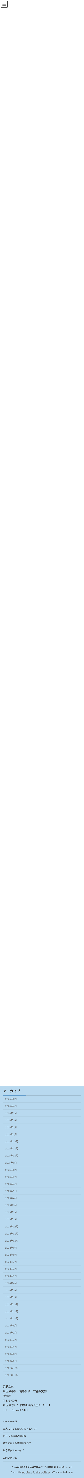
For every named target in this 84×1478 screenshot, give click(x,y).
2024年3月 (11, 1290)
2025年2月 (11, 1212)
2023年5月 (11, 1346)
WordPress (27, 1472)
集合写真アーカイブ (13, 1450)
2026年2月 (11, 1127)
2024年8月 (11, 1254)
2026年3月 (11, 1120)
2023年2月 (11, 1361)
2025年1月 (11, 1219)
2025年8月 (11, 1169)
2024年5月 (11, 1276)
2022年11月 (11, 1375)
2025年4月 (11, 1198)
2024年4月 (11, 1283)
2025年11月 (11, 1148)
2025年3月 (11, 1205)
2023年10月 (11, 1318)
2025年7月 (11, 1176)
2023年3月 (11, 1354)
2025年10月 (11, 1155)
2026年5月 (11, 1113)
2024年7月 (11, 1261)
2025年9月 (11, 1162)
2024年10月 (11, 1240)
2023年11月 (11, 1311)
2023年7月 (11, 1332)
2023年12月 (11, 1304)
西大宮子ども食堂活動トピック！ (20, 1428)
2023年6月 (11, 1339)
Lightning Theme (42, 1472)
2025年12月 (11, 1141)
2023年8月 (11, 1325)
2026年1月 (11, 1134)
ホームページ (10, 1421)
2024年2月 (11, 1297)
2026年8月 (11, 1098)
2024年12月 (11, 1226)
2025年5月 (11, 1191)
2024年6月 (11, 1268)
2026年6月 (11, 1106)
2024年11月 (11, 1233)
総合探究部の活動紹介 (14, 1435)
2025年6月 (11, 1184)
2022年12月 (11, 1368)
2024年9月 (11, 1247)
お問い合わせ (10, 1457)
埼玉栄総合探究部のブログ (17, 1443)
